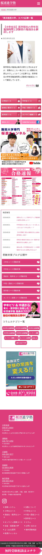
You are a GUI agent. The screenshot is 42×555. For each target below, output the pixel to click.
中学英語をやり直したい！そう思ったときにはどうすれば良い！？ (28, 226)
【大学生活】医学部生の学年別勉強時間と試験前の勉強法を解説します (21, 29)
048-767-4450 (7, 441)
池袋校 (5, 465)
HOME (3, 10)
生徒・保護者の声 (12, 526)
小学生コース (10, 511)
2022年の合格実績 (8, 328)
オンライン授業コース (11, 338)
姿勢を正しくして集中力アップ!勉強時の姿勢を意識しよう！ (28, 219)
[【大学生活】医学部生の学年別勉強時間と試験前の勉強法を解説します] (21, 62)
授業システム (10, 507)
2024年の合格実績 (33, 328)
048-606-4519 (7, 481)
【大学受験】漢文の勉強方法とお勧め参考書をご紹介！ (28, 234)
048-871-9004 (7, 428)
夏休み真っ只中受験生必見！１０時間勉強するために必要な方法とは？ (28, 248)
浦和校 (5, 439)
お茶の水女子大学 (21, 343)
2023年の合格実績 (21, 328)
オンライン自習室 (25, 338)
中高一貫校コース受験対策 (13, 283)
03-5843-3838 (7, 468)
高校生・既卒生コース (12, 516)
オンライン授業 (34, 333)
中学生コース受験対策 (11, 269)
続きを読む (30, 85)
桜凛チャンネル (11, 533)
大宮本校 (5, 425)
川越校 (5, 452)
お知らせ (34, 338)
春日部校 (5, 478)
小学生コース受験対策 (11, 262)
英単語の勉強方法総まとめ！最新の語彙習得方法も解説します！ (28, 241)
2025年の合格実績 (9, 333)
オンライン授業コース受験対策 (15, 298)
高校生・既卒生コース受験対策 (15, 276)
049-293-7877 (7, 454)
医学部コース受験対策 (11, 291)
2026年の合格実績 (22, 333)
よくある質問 (10, 530)
